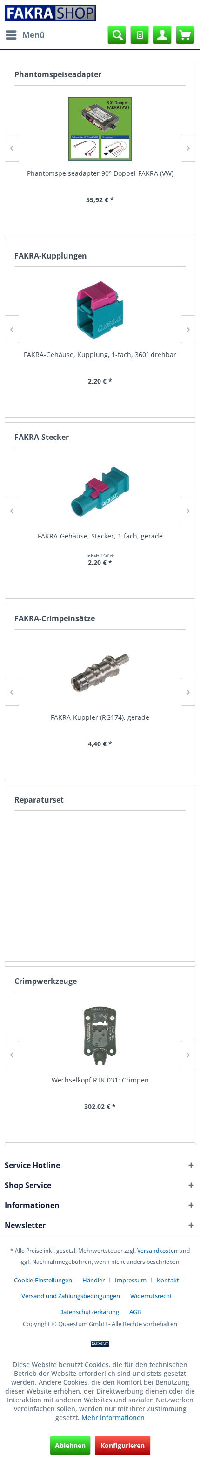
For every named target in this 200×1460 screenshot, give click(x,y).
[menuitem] (24, 35)
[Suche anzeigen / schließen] (116, 35)
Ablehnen (70, 1445)
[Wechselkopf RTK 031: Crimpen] (100, 1036)
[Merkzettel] (139, 35)
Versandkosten (157, 1250)
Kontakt (168, 1280)
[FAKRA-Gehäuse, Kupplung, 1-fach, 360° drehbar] (100, 310)
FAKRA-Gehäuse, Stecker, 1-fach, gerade (100, 535)
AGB (135, 1311)
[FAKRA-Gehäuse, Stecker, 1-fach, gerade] (100, 492)
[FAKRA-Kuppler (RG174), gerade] (100, 673)
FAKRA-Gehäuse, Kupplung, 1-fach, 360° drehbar (100, 354)
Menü (33, 34)
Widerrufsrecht (151, 1296)
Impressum (131, 1280)
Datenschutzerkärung (89, 1311)
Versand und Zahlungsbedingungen (70, 1296)
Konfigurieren (122, 1445)
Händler (93, 1280)
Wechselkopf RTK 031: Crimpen (100, 1079)
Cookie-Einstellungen (43, 1280)
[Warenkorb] (185, 35)
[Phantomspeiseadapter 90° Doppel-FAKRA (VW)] (100, 129)
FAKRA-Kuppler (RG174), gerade (100, 717)
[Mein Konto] (162, 35)
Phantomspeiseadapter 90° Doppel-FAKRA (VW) (100, 173)
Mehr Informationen (113, 1417)
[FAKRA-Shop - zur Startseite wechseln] (50, 13)
